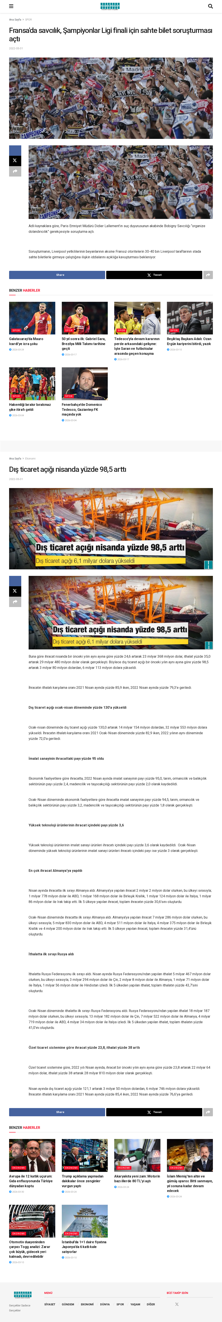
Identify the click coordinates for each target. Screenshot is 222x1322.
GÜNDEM (68, 1304)
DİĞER (151, 1304)
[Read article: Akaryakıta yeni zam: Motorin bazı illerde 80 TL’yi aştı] (137, 1155)
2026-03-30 (17, 1191)
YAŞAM (135, 1304)
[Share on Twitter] (15, 161)
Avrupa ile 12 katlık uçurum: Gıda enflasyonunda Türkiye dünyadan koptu (31, 1181)
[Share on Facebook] (15, 150)
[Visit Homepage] (110, 6)
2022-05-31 (16, 48)
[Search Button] (210, 6)
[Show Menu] (11, 6)
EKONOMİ (87, 1304)
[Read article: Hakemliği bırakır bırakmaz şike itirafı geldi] (32, 383)
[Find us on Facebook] (169, 1304)
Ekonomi (30, 458)
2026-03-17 (70, 354)
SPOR (28, 19)
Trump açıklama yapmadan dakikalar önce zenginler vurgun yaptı (83, 1181)
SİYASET (49, 1304)
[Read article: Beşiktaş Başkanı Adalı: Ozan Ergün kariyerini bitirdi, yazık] (190, 318)
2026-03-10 (175, 349)
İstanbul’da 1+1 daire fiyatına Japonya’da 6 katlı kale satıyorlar (84, 1247)
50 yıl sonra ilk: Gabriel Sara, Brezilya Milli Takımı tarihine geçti (84, 344)
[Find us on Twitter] (177, 1304)
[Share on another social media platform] (15, 171)
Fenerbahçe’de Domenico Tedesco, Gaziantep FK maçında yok (82, 409)
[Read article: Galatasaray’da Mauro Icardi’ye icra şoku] (32, 318)
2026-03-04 (17, 415)
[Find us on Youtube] (185, 1304)
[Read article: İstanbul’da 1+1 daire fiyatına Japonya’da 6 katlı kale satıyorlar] (85, 1221)
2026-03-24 (17, 349)
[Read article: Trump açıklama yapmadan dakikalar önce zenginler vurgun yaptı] (85, 1155)
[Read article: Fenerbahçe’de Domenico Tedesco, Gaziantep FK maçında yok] (85, 383)
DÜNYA (105, 1304)
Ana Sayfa (15, 19)
